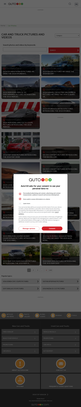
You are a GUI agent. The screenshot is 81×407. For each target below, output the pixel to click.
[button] (40, 203)
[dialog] (41, 203)
